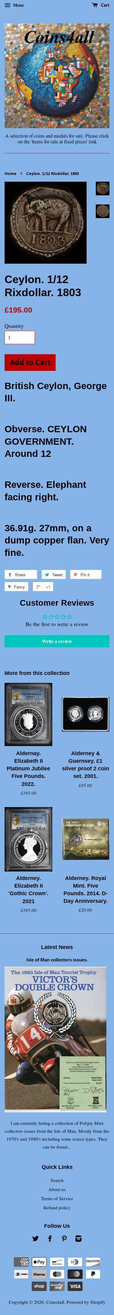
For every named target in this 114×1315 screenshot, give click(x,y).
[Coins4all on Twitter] (35, 1239)
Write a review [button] (57, 641)
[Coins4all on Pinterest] (64, 1239)
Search (57, 1180)
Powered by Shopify (86, 1302)
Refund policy (57, 1207)
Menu (18, 5)
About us (57, 1189)
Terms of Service (57, 1198)
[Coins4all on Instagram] (78, 1239)
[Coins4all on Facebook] (50, 1239)
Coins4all (55, 1302)
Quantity (14, 325)
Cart (104, 5)
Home (10, 173)
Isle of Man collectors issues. (57, 959)
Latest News (57, 947)
